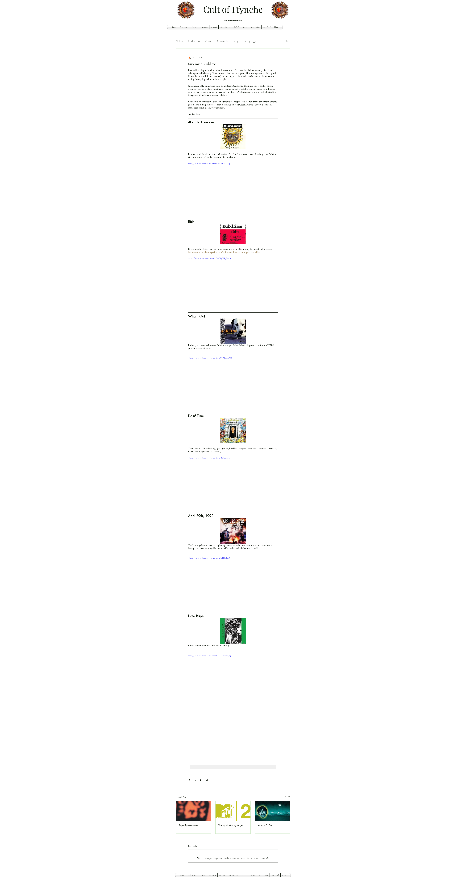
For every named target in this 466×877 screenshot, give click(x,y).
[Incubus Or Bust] (272, 811)
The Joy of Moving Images (230, 825)
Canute (208, 41)
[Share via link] (207, 780)
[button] (184, 27)
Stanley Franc (194, 41)
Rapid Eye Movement (189, 825)
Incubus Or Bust (265, 825)
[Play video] (233, 187)
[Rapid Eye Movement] (193, 811)
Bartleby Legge (249, 41)
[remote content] (233, 736)
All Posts (179, 41)
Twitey (235, 41)
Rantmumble (222, 41)
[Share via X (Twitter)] (195, 780)
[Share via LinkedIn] (201, 780)
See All (287, 796)
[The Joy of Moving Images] (233, 811)
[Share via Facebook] (189, 780)
